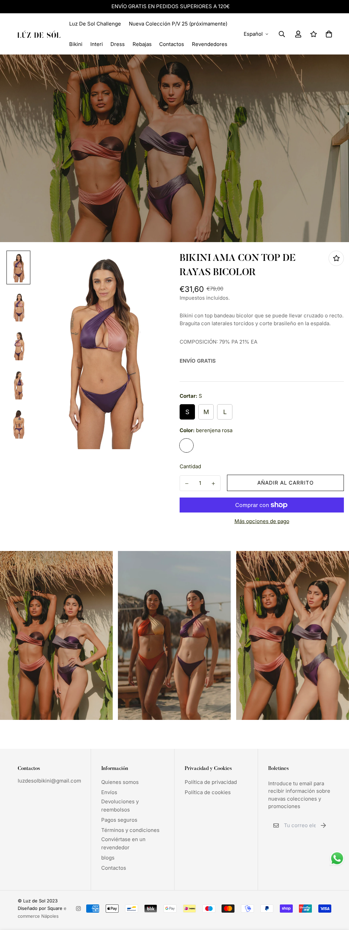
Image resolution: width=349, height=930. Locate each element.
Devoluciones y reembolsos (120, 805)
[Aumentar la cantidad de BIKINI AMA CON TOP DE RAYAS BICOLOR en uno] (213, 483)
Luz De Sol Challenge (95, 23)
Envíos (109, 792)
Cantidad (190, 466)
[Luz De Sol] (39, 34)
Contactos (171, 44)
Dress (117, 44)
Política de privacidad (211, 782)
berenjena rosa (186, 445)
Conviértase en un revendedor (123, 843)
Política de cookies (208, 792)
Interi (96, 44)
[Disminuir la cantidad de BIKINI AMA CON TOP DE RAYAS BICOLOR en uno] (187, 483)
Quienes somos (120, 782)
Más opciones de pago (261, 521)
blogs (108, 857)
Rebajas (142, 44)
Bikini (75, 44)
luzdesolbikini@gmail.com (49, 780)
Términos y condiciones (130, 830)
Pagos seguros (119, 820)
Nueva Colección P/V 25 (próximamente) (178, 23)
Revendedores (209, 44)
